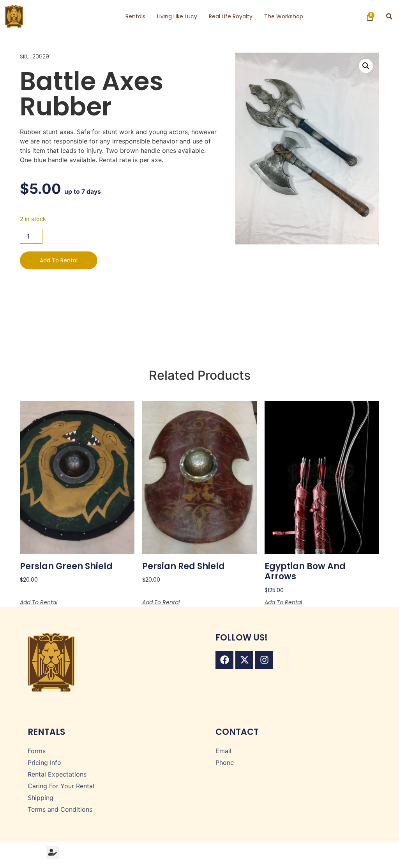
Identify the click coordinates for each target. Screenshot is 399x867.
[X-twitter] (244, 660)
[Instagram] (264, 660)
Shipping (40, 798)
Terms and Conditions (60, 809)
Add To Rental (59, 260)
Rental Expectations (57, 774)
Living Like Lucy (177, 16)
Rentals (135, 16)
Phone (224, 762)
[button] (389, 16)
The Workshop (283, 16)
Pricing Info (44, 762)
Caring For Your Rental (61, 786)
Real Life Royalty (230, 16)
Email (223, 751)
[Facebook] (224, 660)
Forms (37, 751)
